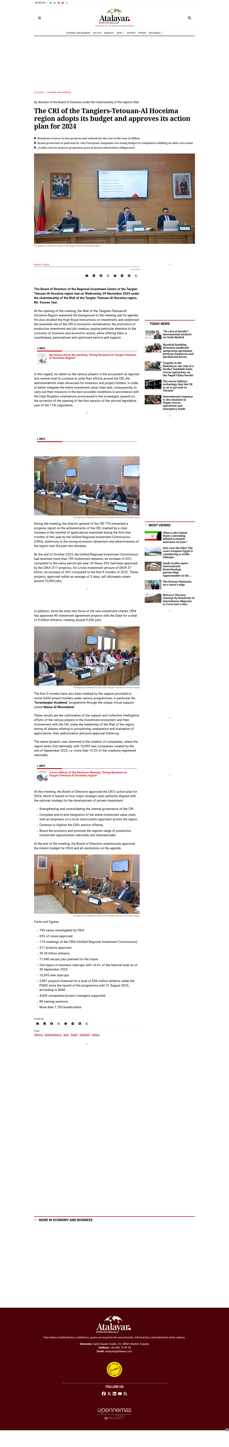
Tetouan (95, 1035)
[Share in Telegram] (122, 275)
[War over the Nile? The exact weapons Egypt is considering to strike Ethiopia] (153, 550)
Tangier (74, 1035)
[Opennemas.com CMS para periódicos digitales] (114, 1413)
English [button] (41, 3)
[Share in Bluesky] (115, 275)
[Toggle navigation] (40, 17)
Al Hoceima (84, 1035)
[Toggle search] (189, 17)
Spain (66, 1035)
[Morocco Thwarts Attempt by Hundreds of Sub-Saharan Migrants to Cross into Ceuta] (153, 597)
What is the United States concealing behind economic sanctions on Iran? (175, 537)
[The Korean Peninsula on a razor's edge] (153, 584)
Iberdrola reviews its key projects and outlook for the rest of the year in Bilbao (88, 138)
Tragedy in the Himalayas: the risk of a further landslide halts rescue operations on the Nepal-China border (178, 369)
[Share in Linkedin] (129, 275)
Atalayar (39, 92)
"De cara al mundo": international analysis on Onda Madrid (177, 334)
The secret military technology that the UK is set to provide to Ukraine (178, 386)
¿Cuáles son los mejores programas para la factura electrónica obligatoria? (86, 147)
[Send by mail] (86, 275)
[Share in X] (107, 275)
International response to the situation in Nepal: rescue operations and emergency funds (178, 403)
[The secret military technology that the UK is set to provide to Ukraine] (153, 384)
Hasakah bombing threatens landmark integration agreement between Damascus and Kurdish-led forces (178, 351)
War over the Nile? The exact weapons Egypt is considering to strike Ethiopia (178, 552)
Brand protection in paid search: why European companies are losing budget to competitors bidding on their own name (115, 143)
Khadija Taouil (42, 265)
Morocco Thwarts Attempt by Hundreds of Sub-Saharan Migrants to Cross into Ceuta (178, 599)
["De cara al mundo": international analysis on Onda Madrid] (153, 334)
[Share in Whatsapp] (136, 275)
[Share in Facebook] (100, 275)
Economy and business (59, 92)
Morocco (39, 1035)
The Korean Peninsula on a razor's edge (177, 583)
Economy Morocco (53, 1035)
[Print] (93, 275)
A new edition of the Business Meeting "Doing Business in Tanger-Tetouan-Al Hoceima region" (88, 773)
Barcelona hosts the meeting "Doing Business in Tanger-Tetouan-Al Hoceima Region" (93, 356)
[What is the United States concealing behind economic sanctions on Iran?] (153, 535)
